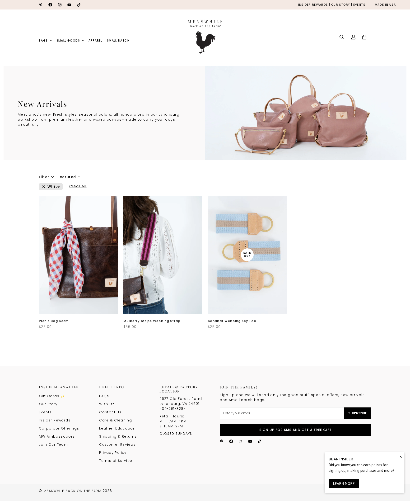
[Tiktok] (79, 5)
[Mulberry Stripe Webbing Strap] (162, 255)
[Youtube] (69, 5)
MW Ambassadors (57, 436)
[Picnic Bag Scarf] (78, 255)
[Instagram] (60, 5)
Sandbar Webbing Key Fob (232, 321)
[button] (364, 37)
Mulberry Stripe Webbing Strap (152, 321)
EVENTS (359, 5)
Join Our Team (53, 444)
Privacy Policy (113, 452)
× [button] (401, 456)
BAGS (43, 40)
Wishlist (106, 404)
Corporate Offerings (59, 428)
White (53, 186)
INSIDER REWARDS (313, 5)
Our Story (48, 404)
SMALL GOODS (68, 40)
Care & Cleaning (115, 420)
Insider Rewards (54, 420)
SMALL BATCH (118, 40)
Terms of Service (115, 460)
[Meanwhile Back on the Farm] (205, 37)
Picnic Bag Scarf (54, 321)
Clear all (78, 186)
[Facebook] (50, 5)
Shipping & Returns (118, 436)
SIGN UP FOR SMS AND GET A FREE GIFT (295, 429)
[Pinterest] (41, 5)
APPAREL (95, 40)
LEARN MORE (344, 483)
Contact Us (110, 412)
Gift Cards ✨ (52, 396)
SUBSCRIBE (357, 413)
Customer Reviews (117, 444)
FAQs (104, 396)
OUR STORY (340, 5)
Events (45, 412)
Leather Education (117, 428)
